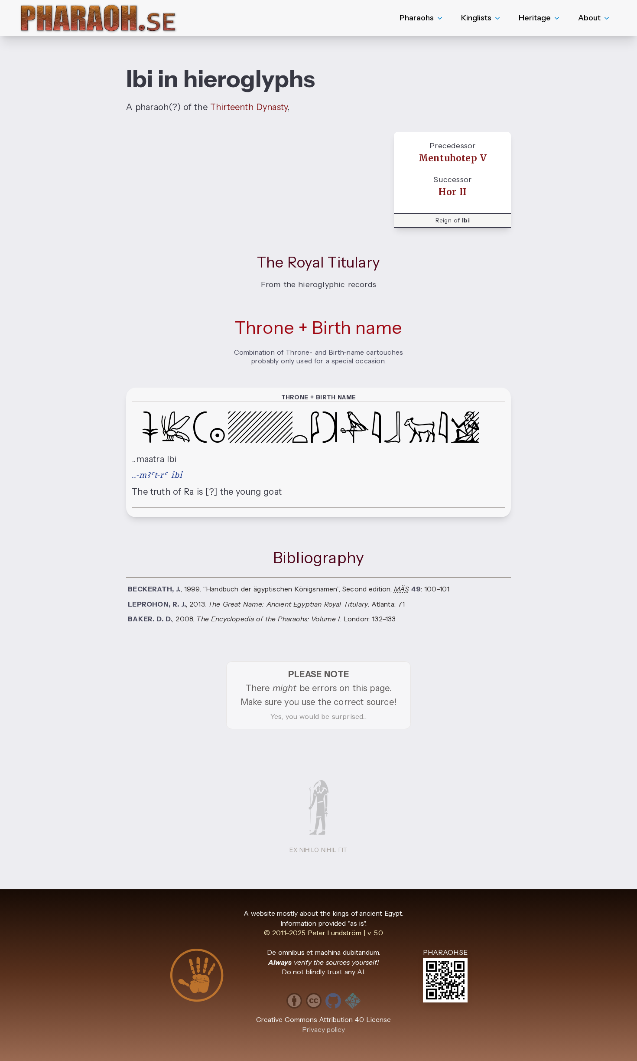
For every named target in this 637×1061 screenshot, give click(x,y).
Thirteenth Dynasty (248, 107)
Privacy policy (323, 1029)
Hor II (452, 192)
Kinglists (476, 18)
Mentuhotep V (453, 158)
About (589, 18)
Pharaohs (417, 18)
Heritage (535, 18)
